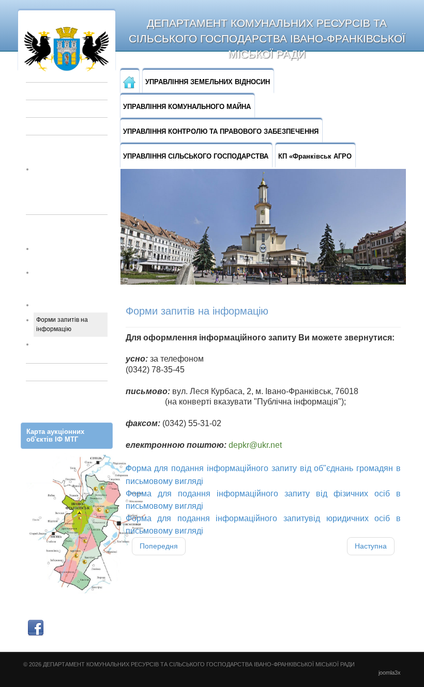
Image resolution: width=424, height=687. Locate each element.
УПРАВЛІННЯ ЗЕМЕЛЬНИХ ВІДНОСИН (207, 82)
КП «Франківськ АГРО (315, 156)
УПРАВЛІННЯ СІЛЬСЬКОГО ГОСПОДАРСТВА (195, 156)
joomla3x (389, 672)
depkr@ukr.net (255, 445)
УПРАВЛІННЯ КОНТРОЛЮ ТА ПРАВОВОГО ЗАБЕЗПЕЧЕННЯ (221, 131)
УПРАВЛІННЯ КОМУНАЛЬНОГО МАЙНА (187, 107)
